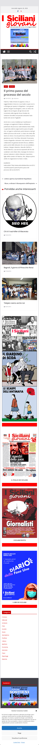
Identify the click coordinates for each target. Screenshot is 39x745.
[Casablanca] (23, 1)
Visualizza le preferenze (19, 738)
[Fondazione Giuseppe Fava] (1, 9)
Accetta (19, 728)
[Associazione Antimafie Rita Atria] (13, 7)
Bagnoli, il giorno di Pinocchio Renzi (18, 273)
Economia (5, 652)
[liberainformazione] (32, 4)
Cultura (4, 646)
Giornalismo (5, 640)
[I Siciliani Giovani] (4, 57)
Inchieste (4, 628)
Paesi (3, 658)
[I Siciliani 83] (12, 9)
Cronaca (12, 91)
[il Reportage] (23, 4)
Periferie (4, 643)
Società (4, 634)
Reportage (5, 661)
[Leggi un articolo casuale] (35, 57)
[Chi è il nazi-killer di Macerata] (19, 200)
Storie (3, 637)
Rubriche (4, 664)
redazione (16, 104)
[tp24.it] (33, 7)
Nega (19, 733)
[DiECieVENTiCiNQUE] (7, 4)
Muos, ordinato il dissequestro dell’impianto (20, 189)
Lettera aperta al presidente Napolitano (17, 184)
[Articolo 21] (17, 1)
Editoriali (4, 625)
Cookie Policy (16, 742)
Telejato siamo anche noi (14, 308)
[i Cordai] (16, 4)
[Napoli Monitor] (2, 7)
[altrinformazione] (24, 9)
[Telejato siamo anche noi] (19, 284)
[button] (36, 711)
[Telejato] (29, 7)
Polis (3, 631)
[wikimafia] (36, 7)
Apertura (4, 649)
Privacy (23, 742)
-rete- (6, 91)
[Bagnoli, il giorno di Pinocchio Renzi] (19, 248)
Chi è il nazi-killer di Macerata (16, 236)
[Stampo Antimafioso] (23, 7)
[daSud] (28, 1)
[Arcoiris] (11, 1)
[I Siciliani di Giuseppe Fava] (5, 9)
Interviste (4, 655)
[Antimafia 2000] (4, 1)
